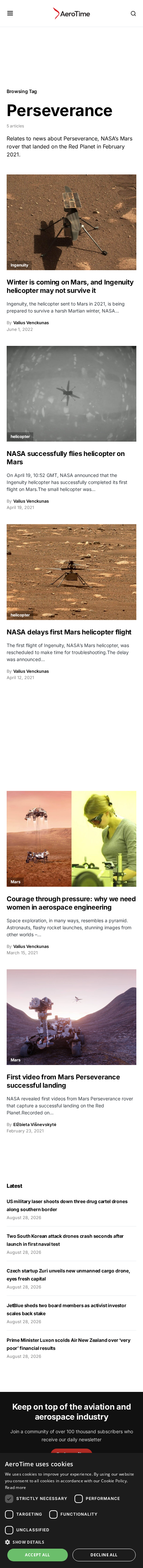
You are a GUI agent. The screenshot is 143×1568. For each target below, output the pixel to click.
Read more (15, 1487)
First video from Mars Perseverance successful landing (63, 1081)
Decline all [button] (103, 1555)
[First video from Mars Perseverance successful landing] (71, 1017)
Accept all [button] (37, 1555)
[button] (10, 13)
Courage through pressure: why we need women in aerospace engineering (71, 903)
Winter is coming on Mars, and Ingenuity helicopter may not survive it (70, 286)
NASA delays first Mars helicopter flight (69, 632)
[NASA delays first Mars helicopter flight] (71, 572)
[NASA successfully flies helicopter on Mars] (71, 394)
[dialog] (71, 1510)
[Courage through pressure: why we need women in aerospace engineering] (71, 839)
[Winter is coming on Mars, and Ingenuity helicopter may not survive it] (71, 222)
